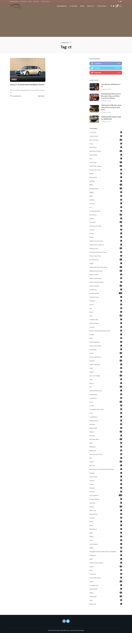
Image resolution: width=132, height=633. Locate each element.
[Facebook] (119, 1)
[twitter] (105, 68)
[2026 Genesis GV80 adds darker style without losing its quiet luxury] (94, 108)
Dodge (91, 263)
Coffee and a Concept (96, 241)
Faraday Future (94, 297)
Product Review (94, 499)
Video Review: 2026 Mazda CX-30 (111, 85)
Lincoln (91, 405)
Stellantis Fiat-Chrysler (96, 563)
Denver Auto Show (95, 256)
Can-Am (92, 203)
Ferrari (91, 304)
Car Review (93, 215)
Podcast (91, 480)
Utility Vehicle (93, 589)
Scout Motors (93, 544)
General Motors (94, 323)
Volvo (91, 600)
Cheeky (91, 218)
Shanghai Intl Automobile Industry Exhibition (102, 551)
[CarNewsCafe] (16, 6)
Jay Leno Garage (94, 376)
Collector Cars (93, 248)
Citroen (91, 233)
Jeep (90, 379)
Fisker (91, 312)
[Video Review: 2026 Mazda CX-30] (94, 86)
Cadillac (91, 200)
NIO (90, 458)
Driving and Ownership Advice (98, 267)
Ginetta (91, 334)
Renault (91, 518)
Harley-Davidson (94, 342)
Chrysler (92, 230)
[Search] (120, 6)
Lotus (91, 413)
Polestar (92, 488)
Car (90, 207)
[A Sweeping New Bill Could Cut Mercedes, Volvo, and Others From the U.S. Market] (94, 97)
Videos (91, 593)
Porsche (92, 492)
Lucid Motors (93, 417)
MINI (90, 443)
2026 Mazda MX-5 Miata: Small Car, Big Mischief (111, 118)
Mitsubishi (92, 447)
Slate (91, 559)
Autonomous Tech (94, 170)
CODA (91, 237)
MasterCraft (93, 428)
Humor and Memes (95, 357)
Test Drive (92, 574)
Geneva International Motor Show (99, 331)
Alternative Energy (95, 151)
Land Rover (93, 398)
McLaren (92, 435)
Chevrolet (92, 222)
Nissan (91, 462)
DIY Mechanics (94, 259)
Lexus (14, 79)
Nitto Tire (92, 465)
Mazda (91, 432)
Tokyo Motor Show (95, 578)
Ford (90, 316)
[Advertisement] (66, 23)
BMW (91, 185)
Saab (91, 533)
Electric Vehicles (94, 286)
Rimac (91, 521)
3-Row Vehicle (93, 136)
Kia (90, 387)
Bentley (91, 173)
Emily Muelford (17, 96)
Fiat (90, 308)
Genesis (92, 327)
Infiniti (91, 368)
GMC (91, 338)
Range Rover (93, 514)
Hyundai (92, 361)
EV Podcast (93, 289)
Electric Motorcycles (95, 278)
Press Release (93, 495)
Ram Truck (92, 510)
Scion (91, 540)
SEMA (91, 548)
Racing (91, 506)
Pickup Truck (93, 476)
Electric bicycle (93, 274)
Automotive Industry (95, 166)
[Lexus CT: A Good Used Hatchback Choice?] (27, 70)
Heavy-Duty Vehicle (95, 346)
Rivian (91, 525)
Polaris (91, 484)
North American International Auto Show (101, 469)
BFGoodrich (93, 177)
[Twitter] (121, 1)
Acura (91, 144)
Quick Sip (92, 503)
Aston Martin (93, 155)
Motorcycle (92, 450)
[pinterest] (105, 73)
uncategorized (93, 585)
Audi (90, 158)
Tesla (91, 570)
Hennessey (92, 349)
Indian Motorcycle (94, 364)
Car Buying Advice (95, 211)
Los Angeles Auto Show (96, 409)
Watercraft (92, 604)
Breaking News (94, 188)
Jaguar (91, 372)
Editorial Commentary (96, 271)
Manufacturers (93, 420)
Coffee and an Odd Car (96, 245)
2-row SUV (92, 132)
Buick (91, 196)
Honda (91, 353)
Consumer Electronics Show (98, 252)
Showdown (92, 555)
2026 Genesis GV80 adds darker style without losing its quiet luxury (111, 107)
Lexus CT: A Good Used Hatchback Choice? (27, 84)
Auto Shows (93, 162)
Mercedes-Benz (94, 439)
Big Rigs (92, 181)
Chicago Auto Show (95, 226)
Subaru (91, 566)
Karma (91, 383)
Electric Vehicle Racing (96, 282)
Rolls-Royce (93, 529)
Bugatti (91, 192)
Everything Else (94, 293)
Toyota (91, 581)
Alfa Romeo (93, 147)
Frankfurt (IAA (93, 319)
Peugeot (92, 473)
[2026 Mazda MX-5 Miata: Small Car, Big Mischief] (94, 119)
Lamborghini (93, 394)
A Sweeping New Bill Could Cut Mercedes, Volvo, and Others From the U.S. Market (111, 96)
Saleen (91, 536)
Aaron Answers (94, 140)
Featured (92, 301)
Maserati (92, 424)
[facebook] (105, 63)
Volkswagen (93, 596)
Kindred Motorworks (95, 390)
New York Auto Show (95, 454)
